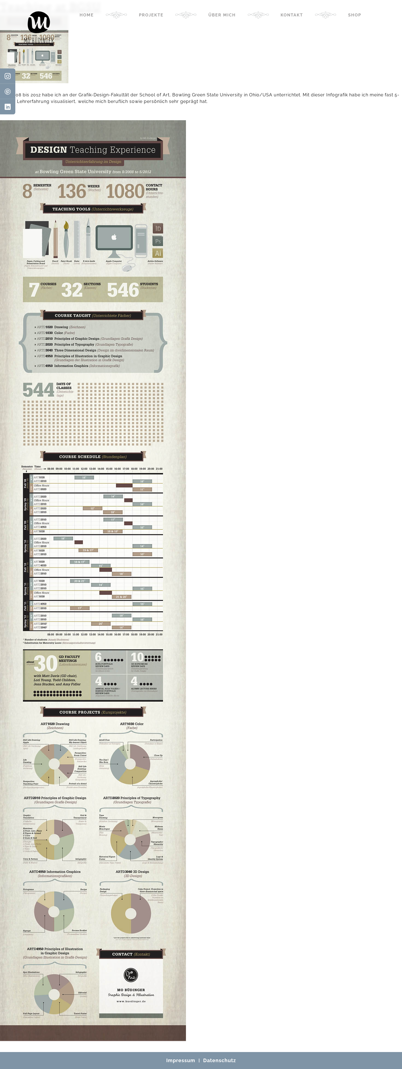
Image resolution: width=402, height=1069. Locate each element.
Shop (354, 15)
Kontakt (292, 15)
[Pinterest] (7, 91)
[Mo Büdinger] (39, 27)
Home (87, 15)
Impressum (180, 1060)
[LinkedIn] (7, 106)
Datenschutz (219, 1060)
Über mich (222, 15)
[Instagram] (7, 76)
